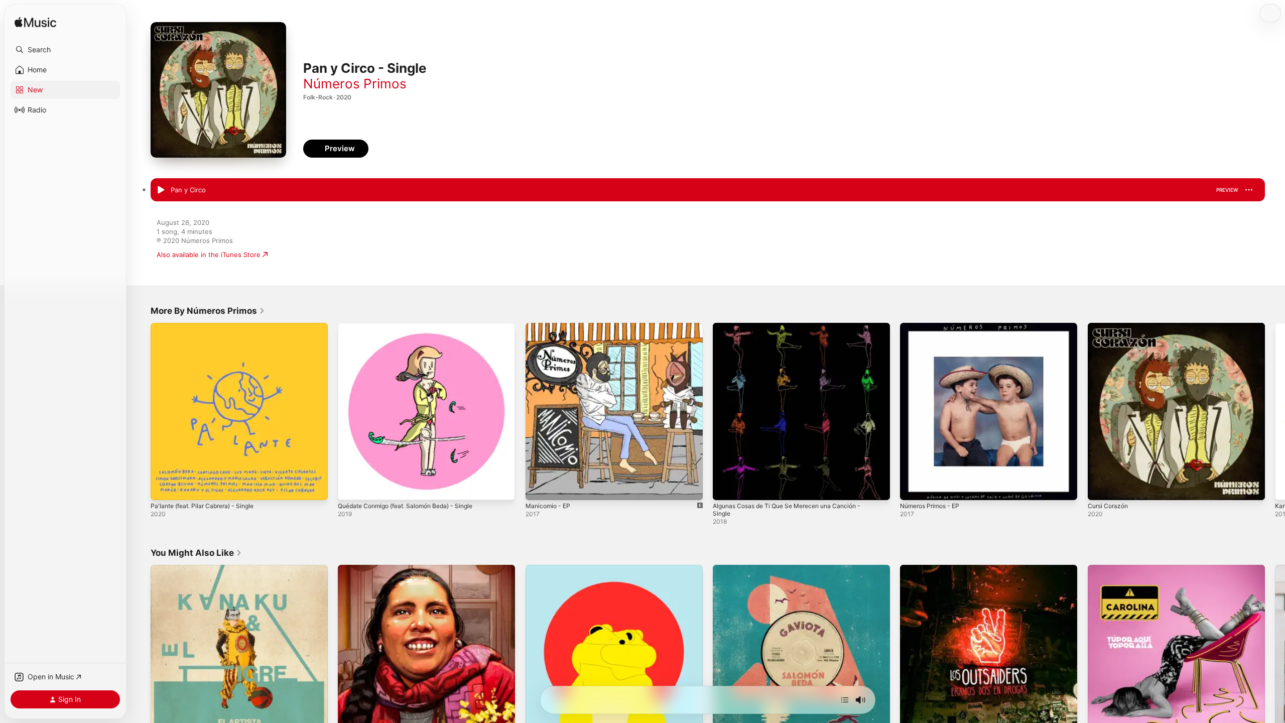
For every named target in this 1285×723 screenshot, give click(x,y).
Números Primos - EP (933, 327)
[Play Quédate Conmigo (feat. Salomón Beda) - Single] (350, 487)
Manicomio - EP (550, 327)
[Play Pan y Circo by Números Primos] (161, 190)
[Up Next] (845, 700)
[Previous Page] (141, 412)
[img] (35, 23)
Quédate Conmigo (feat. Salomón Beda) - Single (413, 327)
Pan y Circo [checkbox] (188, 190)
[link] (208, 310)
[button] (65, 49)
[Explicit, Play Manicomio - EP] (538, 487)
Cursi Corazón (1110, 327)
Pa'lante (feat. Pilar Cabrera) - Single (208, 327)
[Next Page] (1275, 412)
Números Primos (355, 83)
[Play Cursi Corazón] (1100, 487)
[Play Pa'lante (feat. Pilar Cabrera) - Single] (163, 487)
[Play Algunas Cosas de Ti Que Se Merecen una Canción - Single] (725, 487)
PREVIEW (1227, 190)
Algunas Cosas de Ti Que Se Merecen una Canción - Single (795, 331)
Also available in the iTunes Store (209, 255)
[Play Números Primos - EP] (912, 487)
